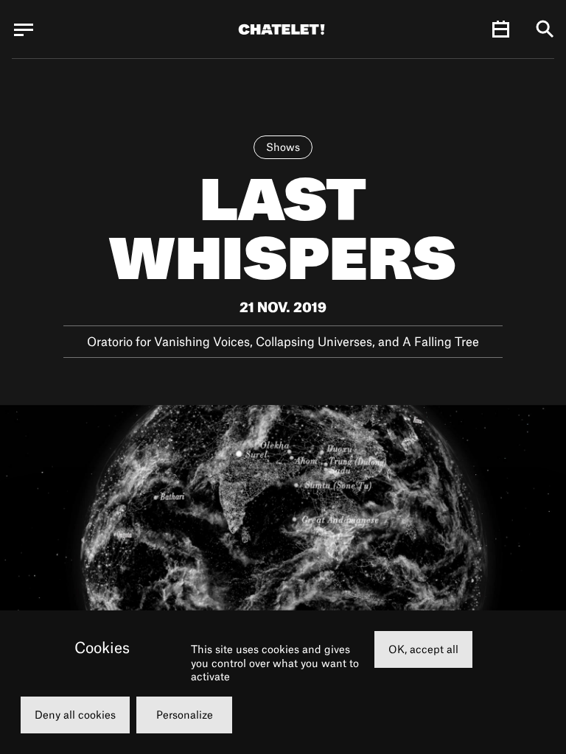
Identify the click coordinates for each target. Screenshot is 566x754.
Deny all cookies (75, 715)
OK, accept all (423, 649)
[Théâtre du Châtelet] (281, 29)
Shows (283, 147)
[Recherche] (545, 29)
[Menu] (23, 29)
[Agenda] (500, 29)
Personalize (184, 715)
